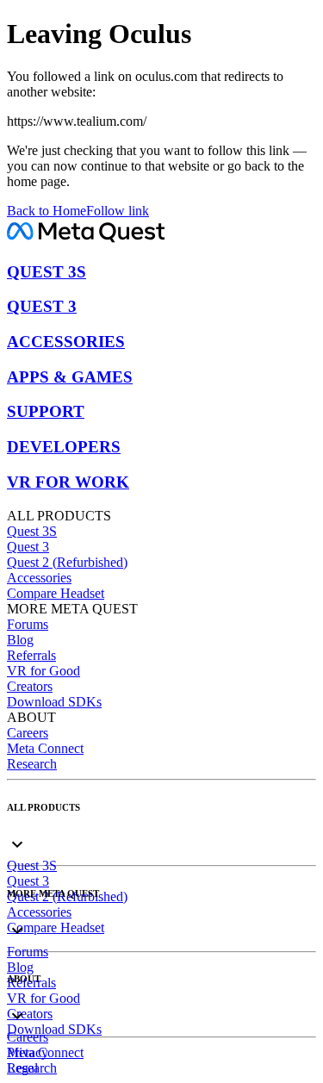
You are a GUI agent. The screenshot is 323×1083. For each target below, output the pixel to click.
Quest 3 (28, 546)
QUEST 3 (42, 306)
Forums (27, 624)
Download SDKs (54, 701)
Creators (30, 686)
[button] (161, 830)
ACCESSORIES (66, 342)
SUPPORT (45, 411)
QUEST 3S (46, 272)
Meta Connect (45, 748)
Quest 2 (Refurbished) (67, 562)
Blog (20, 639)
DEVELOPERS (64, 447)
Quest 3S (32, 531)
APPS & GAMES (70, 377)
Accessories (39, 577)
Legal (22, 1068)
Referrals (31, 655)
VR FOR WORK (68, 482)
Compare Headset (55, 593)
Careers (27, 732)
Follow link (117, 210)
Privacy (27, 1052)
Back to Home (46, 210)
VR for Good (43, 670)
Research (32, 763)
